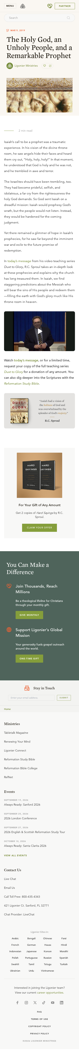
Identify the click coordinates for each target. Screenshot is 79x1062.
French (15, 944)
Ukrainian (15, 970)
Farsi (63, 938)
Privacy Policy (39, 1033)
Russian (48, 957)
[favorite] (45, 65)
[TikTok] (44, 1003)
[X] (35, 1002)
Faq (39, 1012)
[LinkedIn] (62, 1003)
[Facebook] (17, 1003)
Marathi (64, 951)
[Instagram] (26, 1003)
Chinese (47, 938)
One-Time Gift (29, 658)
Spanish (64, 957)
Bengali (31, 938)
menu (10, 5)
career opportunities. (50, 992)
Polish (15, 957)
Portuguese (31, 957)
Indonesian (15, 951)
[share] (49, 65)
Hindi (64, 944)
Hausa (47, 944)
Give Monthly (29, 615)
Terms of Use (39, 1019)
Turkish (64, 964)
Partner (65, 6)
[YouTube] (53, 1003)
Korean (48, 951)
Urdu (31, 970)
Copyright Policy (39, 1026)
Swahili (15, 964)
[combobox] (34, 18)
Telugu (47, 964)
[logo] (23, 6)
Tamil (31, 964)
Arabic (15, 938)
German (31, 944)
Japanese (31, 951)
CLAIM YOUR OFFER (39, 527)
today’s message (19, 261)
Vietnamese (47, 970)
